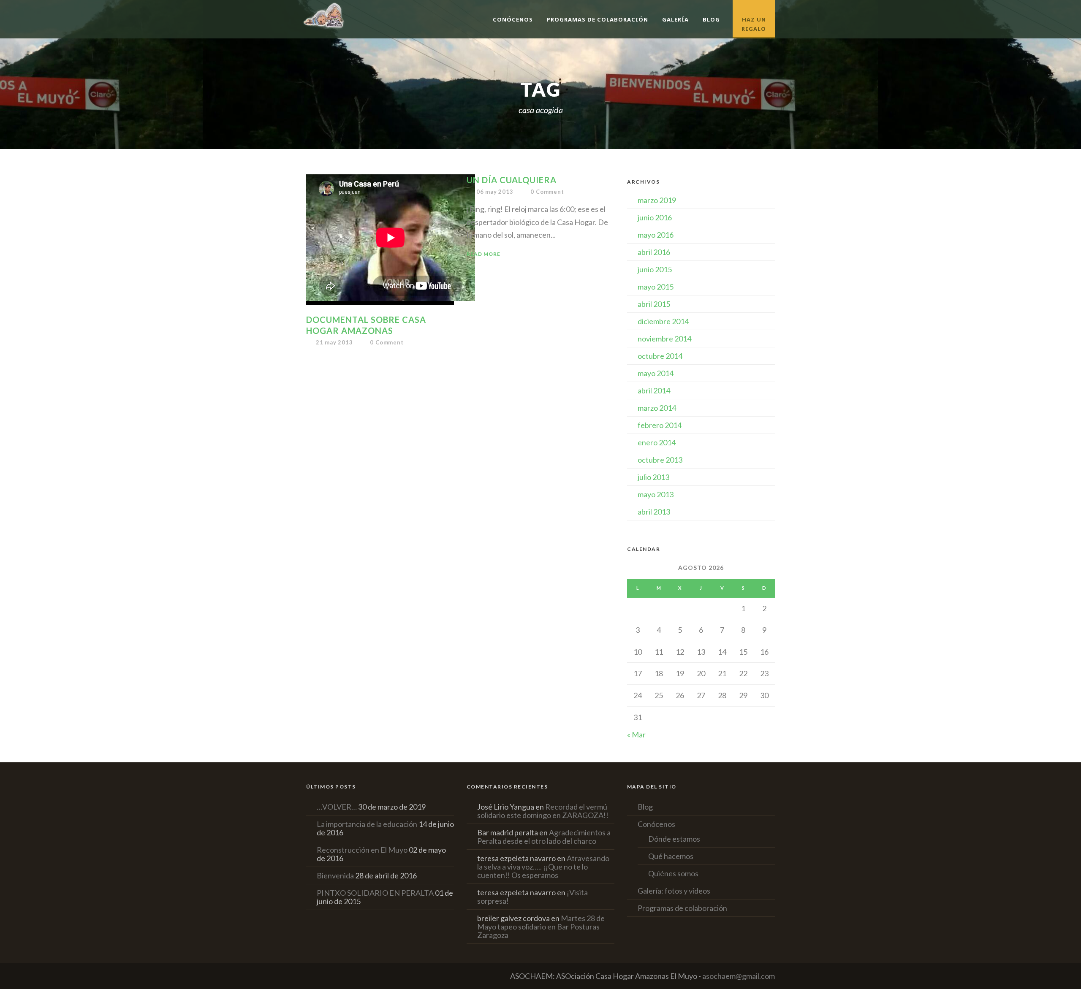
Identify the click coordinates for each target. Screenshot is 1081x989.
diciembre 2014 (663, 321)
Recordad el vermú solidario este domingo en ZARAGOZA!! (542, 811)
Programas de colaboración (597, 19)
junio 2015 (655, 269)
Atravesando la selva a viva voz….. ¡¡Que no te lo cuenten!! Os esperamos (543, 867)
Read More (483, 254)
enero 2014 (657, 442)
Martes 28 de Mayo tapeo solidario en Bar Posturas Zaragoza (541, 926)
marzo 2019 (657, 200)
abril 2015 (654, 304)
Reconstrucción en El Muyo (362, 849)
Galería (675, 19)
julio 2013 (653, 477)
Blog (711, 19)
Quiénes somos (673, 873)
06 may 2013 (494, 191)
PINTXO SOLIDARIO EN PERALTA (375, 892)
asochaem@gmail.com (738, 976)
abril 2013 (654, 511)
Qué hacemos (670, 856)
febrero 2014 (660, 425)
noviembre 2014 (664, 338)
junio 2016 (655, 217)
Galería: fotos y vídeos (674, 890)
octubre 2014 (660, 355)
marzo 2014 (657, 407)
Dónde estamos (674, 838)
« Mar (636, 734)
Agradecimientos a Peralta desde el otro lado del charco (544, 836)
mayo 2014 (656, 373)
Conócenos (513, 19)
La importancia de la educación (367, 824)
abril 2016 (654, 252)
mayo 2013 (656, 494)
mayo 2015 (656, 286)
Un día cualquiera (512, 180)
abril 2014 (654, 390)
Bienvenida (335, 875)
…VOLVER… (337, 806)
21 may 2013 (334, 342)
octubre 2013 (660, 459)
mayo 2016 (656, 234)
